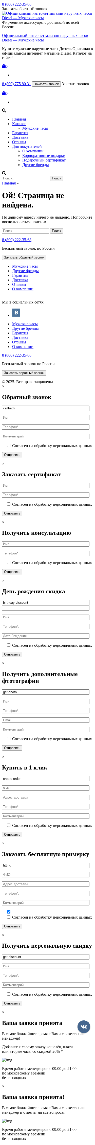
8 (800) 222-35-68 (16, 4)
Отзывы (19, 142)
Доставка (20, 137)
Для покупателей (27, 146)
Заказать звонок (46, 84)
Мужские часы (35, 128)
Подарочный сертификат (44, 160)
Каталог (19, 124)
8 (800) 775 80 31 (16, 84)
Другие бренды (35, 164)
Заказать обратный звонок (24, 257)
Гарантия (20, 133)
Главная (19, 119)
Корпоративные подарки (43, 155)
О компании (33, 151)
